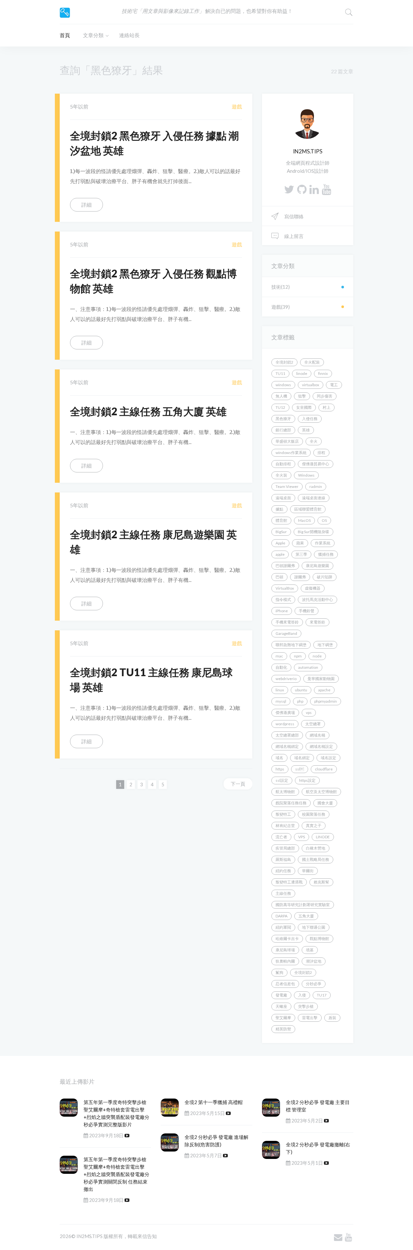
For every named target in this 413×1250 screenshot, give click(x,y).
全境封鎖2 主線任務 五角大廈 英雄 (148, 411)
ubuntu (301, 689)
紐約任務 (283, 870)
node (317, 656)
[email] (338, 1237)
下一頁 (238, 784)
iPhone (282, 610)
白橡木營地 (315, 848)
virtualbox (310, 384)
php (300, 701)
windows (283, 384)
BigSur (281, 531)
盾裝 (332, 1017)
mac (279, 656)
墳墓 (310, 949)
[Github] (302, 189)
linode (301, 373)
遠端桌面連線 (313, 497)
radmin (315, 486)
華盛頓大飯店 (287, 441)
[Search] (348, 12)
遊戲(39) (280, 307)
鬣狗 (279, 972)
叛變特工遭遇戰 (289, 882)
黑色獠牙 (283, 418)
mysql (281, 701)
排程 (321, 452)
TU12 (280, 407)
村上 (326, 407)
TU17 (322, 995)
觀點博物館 (319, 938)
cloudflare (324, 769)
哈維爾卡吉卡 (287, 938)
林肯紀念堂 (285, 825)
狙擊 (302, 396)
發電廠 (281, 995)
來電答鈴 (317, 622)
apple (280, 554)
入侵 (302, 995)
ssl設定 (282, 780)
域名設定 (328, 757)
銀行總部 (283, 430)
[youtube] (326, 189)
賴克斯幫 (321, 882)
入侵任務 (309, 418)
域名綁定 (302, 757)
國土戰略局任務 (315, 859)
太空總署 (313, 723)
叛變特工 (283, 814)
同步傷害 (324, 396)
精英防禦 (283, 1029)
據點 (279, 509)
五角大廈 (306, 916)
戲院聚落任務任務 (291, 803)
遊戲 (237, 106)
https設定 (307, 780)
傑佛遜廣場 (285, 712)
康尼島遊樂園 (317, 565)
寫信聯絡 (293, 216)
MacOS (304, 520)
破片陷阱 (324, 576)
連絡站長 (129, 35)
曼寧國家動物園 (321, 678)
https (280, 769)
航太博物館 (285, 791)
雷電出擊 (309, 1017)
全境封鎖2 (303, 972)
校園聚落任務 (313, 814)
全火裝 (281, 475)
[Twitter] (289, 189)
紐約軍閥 (283, 927)
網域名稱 (317, 735)
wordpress (285, 723)
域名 (279, 757)
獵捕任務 (326, 554)
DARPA (281, 916)
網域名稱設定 (321, 746)
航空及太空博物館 (321, 791)
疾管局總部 (285, 848)
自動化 (281, 667)
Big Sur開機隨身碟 (313, 531)
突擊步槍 (306, 1006)
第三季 (301, 554)
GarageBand (286, 633)
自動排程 (283, 463)
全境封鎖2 (284, 362)
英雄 (306, 430)
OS (324, 520)
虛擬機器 (312, 588)
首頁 (65, 35)
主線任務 (283, 893)
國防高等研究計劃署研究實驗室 (303, 904)
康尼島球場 (285, 949)
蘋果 (300, 543)
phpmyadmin (325, 701)
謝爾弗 (300, 576)
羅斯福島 (283, 859)
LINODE (323, 836)
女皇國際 (304, 407)
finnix (323, 373)
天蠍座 (281, 1006)
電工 (334, 384)
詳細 (86, 204)
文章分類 (93, 35)
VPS (301, 836)
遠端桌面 (283, 497)
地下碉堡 (325, 644)
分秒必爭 (313, 983)
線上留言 (293, 236)
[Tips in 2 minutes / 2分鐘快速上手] (65, 12)
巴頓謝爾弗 (285, 565)
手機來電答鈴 (287, 622)
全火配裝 (312, 362)
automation (308, 667)
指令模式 (283, 599)
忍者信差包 (285, 983)
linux (280, 689)
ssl (299, 769)
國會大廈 (325, 803)
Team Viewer (287, 486)
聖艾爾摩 (283, 1017)
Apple (280, 543)
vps (309, 712)
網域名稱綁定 (287, 746)
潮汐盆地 (313, 961)
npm (298, 656)
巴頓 (279, 576)
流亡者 (281, 836)
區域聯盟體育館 (307, 509)
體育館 (281, 520)
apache (324, 689)
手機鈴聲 (306, 610)
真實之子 (313, 825)
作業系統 (322, 543)
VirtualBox (285, 588)
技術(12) (280, 287)
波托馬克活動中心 (317, 599)
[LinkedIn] (314, 189)
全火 (313, 441)
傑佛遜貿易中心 (315, 463)
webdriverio (286, 678)
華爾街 (308, 870)
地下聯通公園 (313, 927)
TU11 (280, 373)
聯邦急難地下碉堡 (291, 644)
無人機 (281, 396)
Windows (306, 475)
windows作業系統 (291, 452)
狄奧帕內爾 (285, 961)
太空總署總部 (287, 735)
